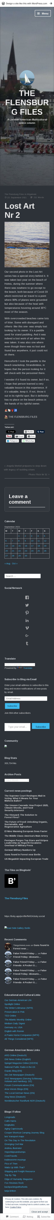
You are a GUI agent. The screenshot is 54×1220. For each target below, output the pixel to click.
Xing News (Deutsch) (15, 1096)
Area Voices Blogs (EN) (16, 1089)
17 (32, 546)
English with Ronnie (14, 1031)
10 (32, 541)
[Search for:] (22, 575)
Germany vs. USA (13, 1027)
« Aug (7, 563)
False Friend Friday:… (25, 962)
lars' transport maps (14, 1136)
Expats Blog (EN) (13, 1070)
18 (39, 546)
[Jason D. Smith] (17, 928)
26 (45, 551)
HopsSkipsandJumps (15, 1152)
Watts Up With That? (14, 1167)
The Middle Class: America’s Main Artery (26, 836)
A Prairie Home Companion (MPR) (21, 1035)
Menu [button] (44, 13)
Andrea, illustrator (13, 1148)
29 (19, 556)
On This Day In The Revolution (19, 1140)
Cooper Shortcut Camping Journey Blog (24, 1132)
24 (32, 551)
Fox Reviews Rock (14, 1183)
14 (13, 546)
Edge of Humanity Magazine (18, 1179)
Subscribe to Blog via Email (20, 679)
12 (45, 541)
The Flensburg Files (14, 194)
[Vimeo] (27, 628)
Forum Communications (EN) (19, 1085)
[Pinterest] (27, 613)
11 (39, 541)
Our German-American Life (18, 1000)
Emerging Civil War (13, 1144)
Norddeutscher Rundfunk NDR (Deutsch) (24, 1100)
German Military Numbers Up (20, 850)
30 (26, 556)
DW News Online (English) (17, 1059)
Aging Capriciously (13, 1128)
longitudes (9, 1125)
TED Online (10, 1015)
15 (19, 546)
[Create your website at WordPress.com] (27, 3)
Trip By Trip (10, 1175)
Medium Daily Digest (14, 1023)
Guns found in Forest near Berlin (22, 854)
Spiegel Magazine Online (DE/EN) (21, 1063)
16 (26, 546)
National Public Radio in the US (19, 1067)
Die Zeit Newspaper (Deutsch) (19, 1074)
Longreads (9, 1117)
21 (13, 551)
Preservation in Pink (14, 1012)
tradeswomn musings (15, 1159)
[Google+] (27, 636)
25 (39, 551)
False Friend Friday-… (25, 953)
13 (6, 546)
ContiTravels (10, 1156)
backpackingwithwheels (15, 1187)
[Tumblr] (27, 643)
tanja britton (10, 1190)
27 (6, 556)
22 (19, 551)
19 (45, 546)
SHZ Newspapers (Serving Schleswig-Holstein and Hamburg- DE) (23, 1080)
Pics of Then (10, 1163)
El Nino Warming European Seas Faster (25, 831)
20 (6, 551)
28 (13, 556)
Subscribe (12, 706)
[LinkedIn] (27, 620)
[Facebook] (27, 597)
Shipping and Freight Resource (19, 1171)
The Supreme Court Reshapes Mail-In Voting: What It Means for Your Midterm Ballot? (24, 798)
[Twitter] (27, 605)
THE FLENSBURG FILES (27, 102)
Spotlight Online (12, 1004)
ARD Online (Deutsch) (15, 1055)
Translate (27, 668)
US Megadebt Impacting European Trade (26, 859)
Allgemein (31, 194)
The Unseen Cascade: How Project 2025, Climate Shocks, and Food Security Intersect (26, 808)
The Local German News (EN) (19, 1093)
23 (26, 551)
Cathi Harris (10, 1121)
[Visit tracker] (5, 746)
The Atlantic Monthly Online (18, 1019)
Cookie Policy (15, 1207)
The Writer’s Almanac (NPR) (18, 1008)
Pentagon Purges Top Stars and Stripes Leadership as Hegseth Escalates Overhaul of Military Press (26, 843)
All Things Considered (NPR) (18, 1039)
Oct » (15, 563)
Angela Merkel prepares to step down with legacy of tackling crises (25, 467)
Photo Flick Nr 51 (37, 474)
